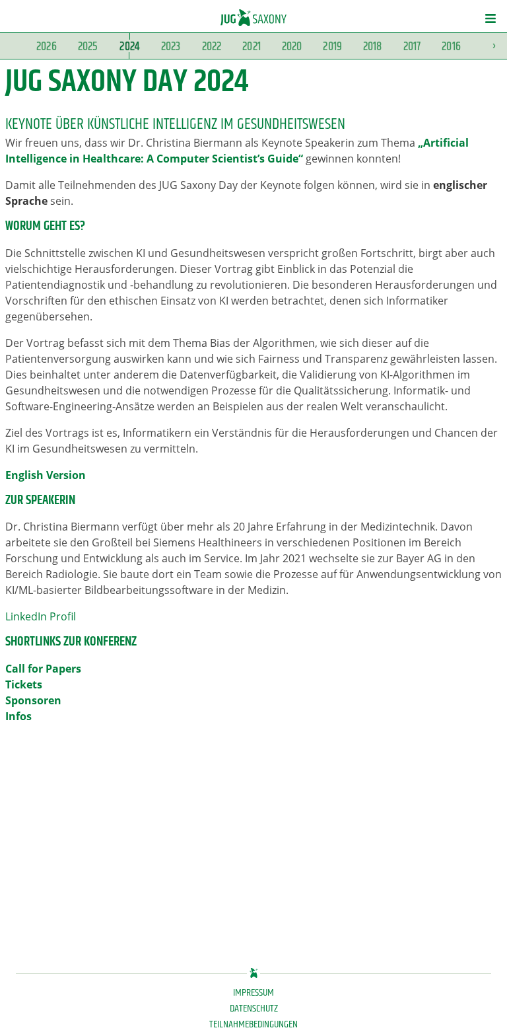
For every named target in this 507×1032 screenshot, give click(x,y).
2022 (212, 47)
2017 (412, 47)
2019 (332, 47)
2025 (88, 47)
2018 (372, 47)
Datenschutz (254, 1009)
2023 (171, 47)
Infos (18, 716)
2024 (129, 47)
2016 (451, 47)
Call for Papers (43, 668)
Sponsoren (33, 700)
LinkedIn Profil (40, 616)
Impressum (253, 993)
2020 (292, 47)
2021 (251, 47)
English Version (45, 475)
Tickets (23, 684)
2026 (46, 47)
